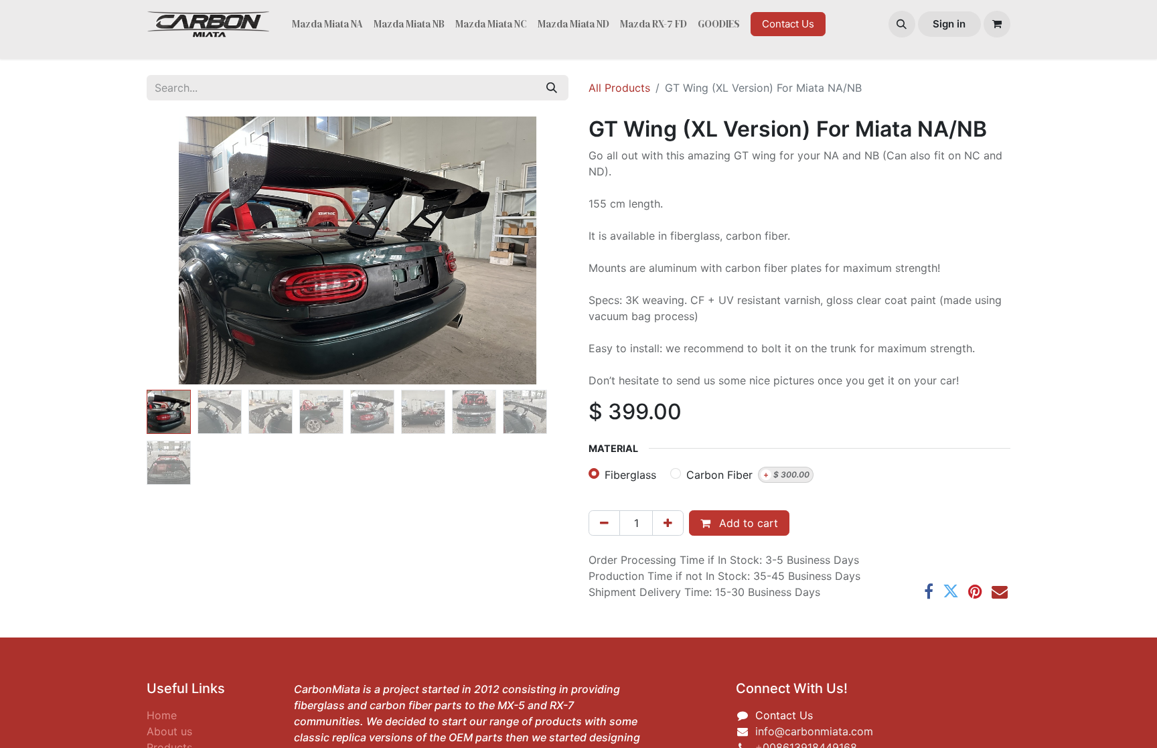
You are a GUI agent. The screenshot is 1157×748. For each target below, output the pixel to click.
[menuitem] (327, 24)
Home (162, 715)
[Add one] (668, 523)
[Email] (1000, 591)
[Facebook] (928, 591)
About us (169, 731)
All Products (619, 87)
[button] (902, 24)
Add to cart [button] (747, 523)
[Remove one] (604, 523)
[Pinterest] (975, 591)
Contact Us (788, 23)
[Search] (551, 87)
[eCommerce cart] (997, 24)
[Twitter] (951, 591)
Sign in (949, 23)
